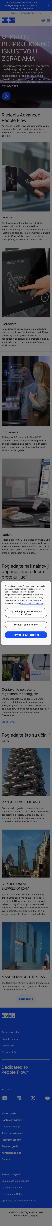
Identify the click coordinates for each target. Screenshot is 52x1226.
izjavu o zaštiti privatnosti (31, 603)
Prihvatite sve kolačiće (26, 634)
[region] (26, 613)
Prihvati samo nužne (26, 624)
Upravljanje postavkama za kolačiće (26, 613)
